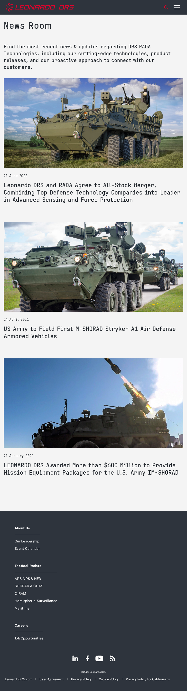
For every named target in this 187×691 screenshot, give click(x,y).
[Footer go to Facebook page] (87, 659)
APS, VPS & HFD (28, 579)
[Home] (40, 7)
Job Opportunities (29, 638)
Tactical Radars (28, 566)
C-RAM (20, 593)
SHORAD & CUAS (29, 586)
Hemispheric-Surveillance (36, 601)
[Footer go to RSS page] (112, 659)
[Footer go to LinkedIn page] (75, 659)
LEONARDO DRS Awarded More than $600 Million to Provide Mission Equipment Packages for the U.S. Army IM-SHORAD (91, 468)
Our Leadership (27, 541)
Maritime (22, 608)
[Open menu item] (176, 7)
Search (166, 7)
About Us (22, 528)
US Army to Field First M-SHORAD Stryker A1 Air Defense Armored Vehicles (90, 332)
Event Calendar (27, 548)
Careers (21, 625)
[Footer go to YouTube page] (99, 659)
